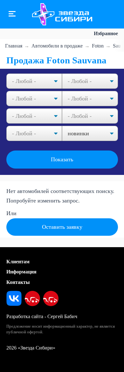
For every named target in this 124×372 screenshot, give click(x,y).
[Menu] (12, 14)
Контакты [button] (18, 282)
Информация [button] (21, 271)
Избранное (106, 33)
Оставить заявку (62, 227)
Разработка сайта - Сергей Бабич (41, 316)
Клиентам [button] (18, 261)
